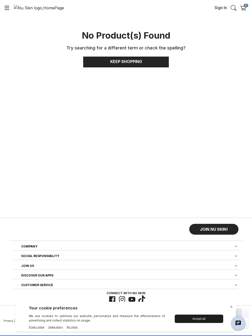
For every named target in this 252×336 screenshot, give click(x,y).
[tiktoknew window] (142, 299)
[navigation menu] (7, 7)
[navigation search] (233, 7)
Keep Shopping (126, 61)
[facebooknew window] (112, 299)
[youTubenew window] (132, 299)
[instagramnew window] (122, 299)
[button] (213, 229)
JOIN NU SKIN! (214, 229)
